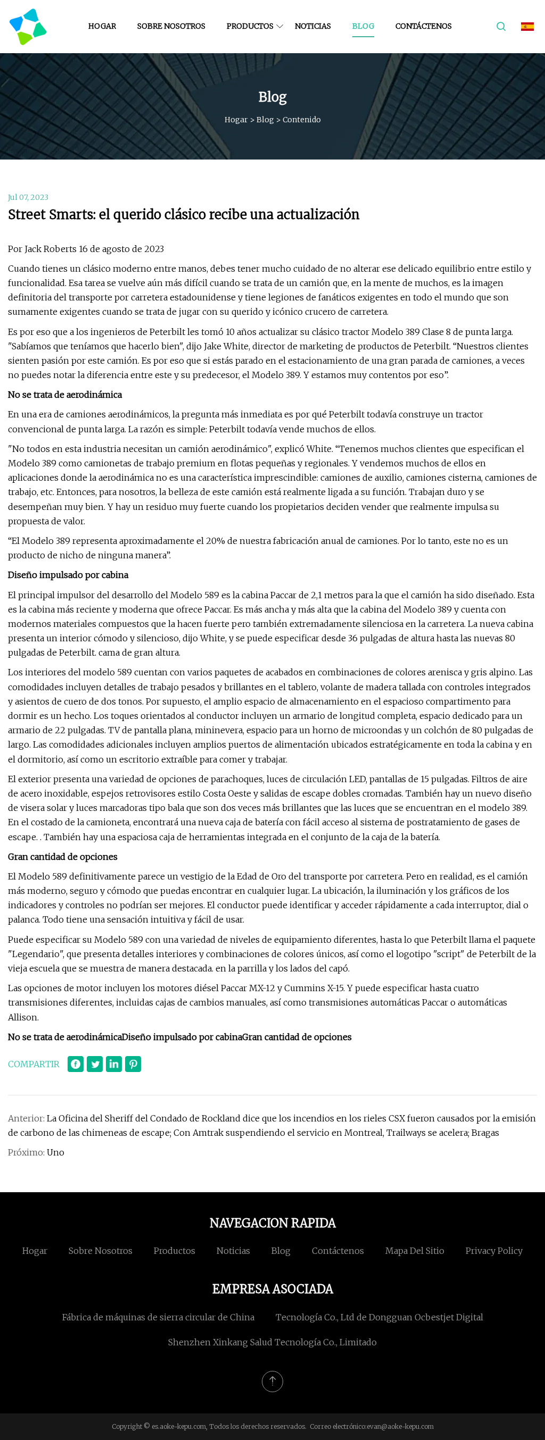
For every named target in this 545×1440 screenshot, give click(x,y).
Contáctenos (423, 26)
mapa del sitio (414, 1250)
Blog (363, 26)
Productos (250, 26)
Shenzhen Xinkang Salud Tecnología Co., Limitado (272, 1342)
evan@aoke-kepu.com (400, 1426)
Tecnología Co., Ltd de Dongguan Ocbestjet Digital (379, 1317)
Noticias (313, 26)
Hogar (102, 26)
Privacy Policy (494, 1250)
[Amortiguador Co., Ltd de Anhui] (28, 26)
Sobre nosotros (171, 26)
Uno (55, 1152)
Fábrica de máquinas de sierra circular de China (158, 1317)
